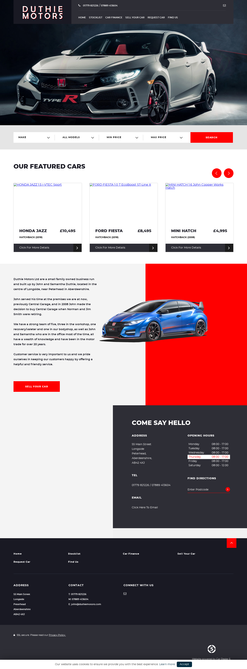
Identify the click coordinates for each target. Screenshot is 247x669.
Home (82, 17)
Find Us (173, 17)
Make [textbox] (22, 137)
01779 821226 (90, 5)
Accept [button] (184, 664)
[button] (231, 543)
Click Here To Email (145, 507)
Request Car (156, 17)
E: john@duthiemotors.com (85, 604)
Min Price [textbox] (114, 137)
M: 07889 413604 (78, 599)
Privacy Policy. (57, 635)
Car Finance (113, 17)
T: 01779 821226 (77, 594)
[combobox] (36, 137)
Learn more (167, 664)
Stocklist (95, 17)
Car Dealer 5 (223, 659)
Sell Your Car (36, 386)
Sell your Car (135, 17)
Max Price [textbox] (158, 137)
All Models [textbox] (71, 137)
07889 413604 (109, 5)
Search (212, 137)
